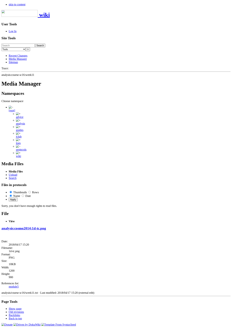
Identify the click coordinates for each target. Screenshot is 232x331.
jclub (19, 136)
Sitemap (13, 62)
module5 (14, 286)
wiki (18, 156)
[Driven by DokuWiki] (27, 324)
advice (19, 117)
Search (40, 45)
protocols (21, 149)
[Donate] (7, 324)
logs (18, 143)
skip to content (17, 4)
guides (19, 130)
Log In (12, 31)
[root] (12, 110)
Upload (13, 174)
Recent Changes (18, 55)
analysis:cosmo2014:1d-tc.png (23, 228)
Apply (13, 199)
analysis (20, 123)
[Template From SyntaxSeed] (58, 324)
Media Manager (18, 58)
